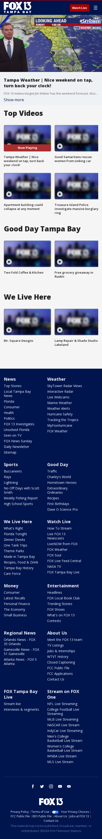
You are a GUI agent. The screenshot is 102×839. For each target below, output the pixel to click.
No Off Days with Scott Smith (21, 490)
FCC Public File (58, 668)
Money (11, 586)
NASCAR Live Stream (63, 725)
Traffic (52, 471)
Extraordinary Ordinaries (57, 490)
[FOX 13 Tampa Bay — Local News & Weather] (17, 7)
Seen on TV (12, 435)
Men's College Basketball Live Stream (64, 738)
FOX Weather (57, 431)
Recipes (53, 498)
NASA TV (54, 566)
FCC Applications (60, 673)
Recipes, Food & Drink (21, 562)
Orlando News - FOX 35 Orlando (19, 641)
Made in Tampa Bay (19, 556)
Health (9, 412)
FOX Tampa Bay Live (63, 572)
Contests (54, 620)
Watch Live (79, 8)
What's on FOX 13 (61, 615)
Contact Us (55, 679)
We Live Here (18, 521)
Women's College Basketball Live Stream (64, 748)
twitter (42, 786)
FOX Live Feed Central (64, 561)
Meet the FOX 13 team (64, 639)
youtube (60, 786)
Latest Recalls (14, 598)
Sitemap (10, 452)
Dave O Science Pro (62, 509)
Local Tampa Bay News (17, 393)
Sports (11, 464)
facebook (33, 786)
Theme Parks (14, 551)
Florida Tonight (15, 534)
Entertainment (63, 586)
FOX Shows (56, 609)
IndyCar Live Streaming (65, 730)
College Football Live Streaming (63, 711)
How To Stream (59, 528)
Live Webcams (58, 397)
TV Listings (55, 645)
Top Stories (13, 386)
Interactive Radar (60, 391)
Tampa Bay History (18, 568)
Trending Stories (59, 603)
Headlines (54, 592)
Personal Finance (17, 603)
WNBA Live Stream (62, 756)
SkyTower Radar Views (64, 386)
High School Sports (18, 503)
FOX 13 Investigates (19, 424)
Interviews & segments (21, 709)
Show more (14, 99)
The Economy (14, 609)
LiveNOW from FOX (62, 544)
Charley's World (59, 477)
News (10, 379)
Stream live (12, 703)
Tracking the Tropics (63, 419)
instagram (51, 786)
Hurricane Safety (60, 414)
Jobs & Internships (61, 651)
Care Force (12, 573)
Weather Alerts (58, 408)
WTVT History (57, 656)
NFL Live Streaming (62, 703)
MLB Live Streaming (62, 719)
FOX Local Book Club (63, 598)
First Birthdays (58, 503)
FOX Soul (54, 555)
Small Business (15, 615)
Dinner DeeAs (14, 539)
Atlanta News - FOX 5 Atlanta (20, 661)
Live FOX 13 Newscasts (56, 536)
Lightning (11, 482)
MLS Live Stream (60, 762)
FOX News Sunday (18, 441)
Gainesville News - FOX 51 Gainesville (21, 651)
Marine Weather (59, 403)
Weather (56, 379)
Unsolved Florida (16, 429)
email (69, 786)
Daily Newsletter (16, 446)
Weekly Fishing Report (21, 498)
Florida (9, 401)
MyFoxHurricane (59, 425)
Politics (9, 418)
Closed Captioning (61, 662)
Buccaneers (13, 471)
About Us (57, 633)
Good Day (57, 464)
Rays (7, 477)
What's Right (13, 528)
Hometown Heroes (62, 482)
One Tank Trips (15, 545)
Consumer (12, 407)
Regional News (20, 633)
